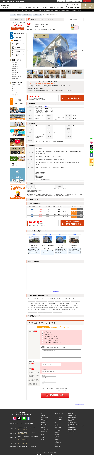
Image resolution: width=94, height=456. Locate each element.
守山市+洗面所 (51, 301)
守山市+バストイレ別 (32, 298)
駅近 (52, 10)
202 (32, 209)
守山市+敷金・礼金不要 (32, 312)
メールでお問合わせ (74, 4)
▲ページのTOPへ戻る (79, 404)
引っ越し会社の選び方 (73, 422)
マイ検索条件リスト (45, 420)
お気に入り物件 (19, 103)
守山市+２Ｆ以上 (48, 312)
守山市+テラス (44, 303)
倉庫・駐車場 (27, 10)
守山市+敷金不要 (72, 309)
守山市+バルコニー (52, 303)
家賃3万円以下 (15, 62)
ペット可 (57, 444)
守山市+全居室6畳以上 (63, 309)
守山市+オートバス (31, 301)
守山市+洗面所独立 (64, 298)
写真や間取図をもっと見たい (50, 336)
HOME (20, 7)
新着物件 (79, 10)
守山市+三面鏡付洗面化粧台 (41, 301)
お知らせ (43, 422)
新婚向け (68, 10)
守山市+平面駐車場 (74, 305)
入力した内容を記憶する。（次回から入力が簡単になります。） (56, 388)
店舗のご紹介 (36, 7)
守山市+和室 (55, 309)
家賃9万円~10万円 (16, 76)
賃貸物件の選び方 (72, 427)
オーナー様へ (60, 7)
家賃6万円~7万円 (16, 70)
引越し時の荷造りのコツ (74, 431)
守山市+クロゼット (37, 305)
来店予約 (86, 1)
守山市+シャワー (40, 298)
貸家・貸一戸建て (16, 95)
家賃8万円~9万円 (16, 74)
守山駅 (18, 55)
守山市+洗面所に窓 (60, 303)
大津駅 (18, 51)
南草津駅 (17, 47)
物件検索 (43, 415)
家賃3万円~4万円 (16, 64)
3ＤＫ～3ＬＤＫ (15, 90)
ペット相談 (40, 10)
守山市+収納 (30, 305)
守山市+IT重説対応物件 (57, 312)
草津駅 (18, 44)
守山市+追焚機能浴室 (49, 298)
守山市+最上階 (30, 303)
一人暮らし (74, 10)
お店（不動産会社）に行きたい (51, 340)
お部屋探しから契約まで (74, 415)
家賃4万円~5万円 (16, 66)
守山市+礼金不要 (41, 312)
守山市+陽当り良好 (31, 307)
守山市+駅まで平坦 (68, 307)
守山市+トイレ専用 (66, 301)
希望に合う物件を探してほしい (51, 338)
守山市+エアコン (76, 303)
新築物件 (56, 10)
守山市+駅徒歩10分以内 (32, 309)
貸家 (56, 422)
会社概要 (43, 427)
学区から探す (19, 37)
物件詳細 (80, 209)
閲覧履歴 (84, 7)
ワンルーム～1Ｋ (16, 84)
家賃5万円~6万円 (16, 68)
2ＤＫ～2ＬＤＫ (15, 88)
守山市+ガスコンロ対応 (75, 301)
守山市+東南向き (68, 303)
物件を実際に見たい (48, 334)
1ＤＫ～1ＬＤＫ (15, 86)
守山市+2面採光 (37, 303)
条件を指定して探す (19, 33)
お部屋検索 (28, 7)
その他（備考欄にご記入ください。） (52, 342)
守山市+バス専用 (58, 301)
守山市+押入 (44, 305)
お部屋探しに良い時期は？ (74, 424)
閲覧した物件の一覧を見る (55, 291)
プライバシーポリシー (41, 390)
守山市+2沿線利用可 (49, 307)
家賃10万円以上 (15, 78)
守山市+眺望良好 (41, 309)
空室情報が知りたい (48, 332)
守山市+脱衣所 (57, 298)
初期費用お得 (47, 10)
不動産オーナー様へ (72, 417)
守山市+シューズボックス (53, 305)
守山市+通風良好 (49, 309)
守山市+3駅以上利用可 (58, 307)
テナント (16, 10)
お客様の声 (52, 7)
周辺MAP (47, 106)
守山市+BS (68, 305)
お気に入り (74, 209)
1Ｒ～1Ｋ (57, 415)
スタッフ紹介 (44, 7)
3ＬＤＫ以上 (15, 93)
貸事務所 (21, 10)
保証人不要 (34, 10)
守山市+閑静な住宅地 (40, 307)
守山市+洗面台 (72, 298)
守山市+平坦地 (76, 307)
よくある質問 (71, 419)
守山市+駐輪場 (62, 305)
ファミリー (62, 10)
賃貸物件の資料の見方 (73, 429)
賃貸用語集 (70, 420)
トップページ (44, 413)
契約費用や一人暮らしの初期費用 (76, 426)
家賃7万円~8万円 (16, 72)
